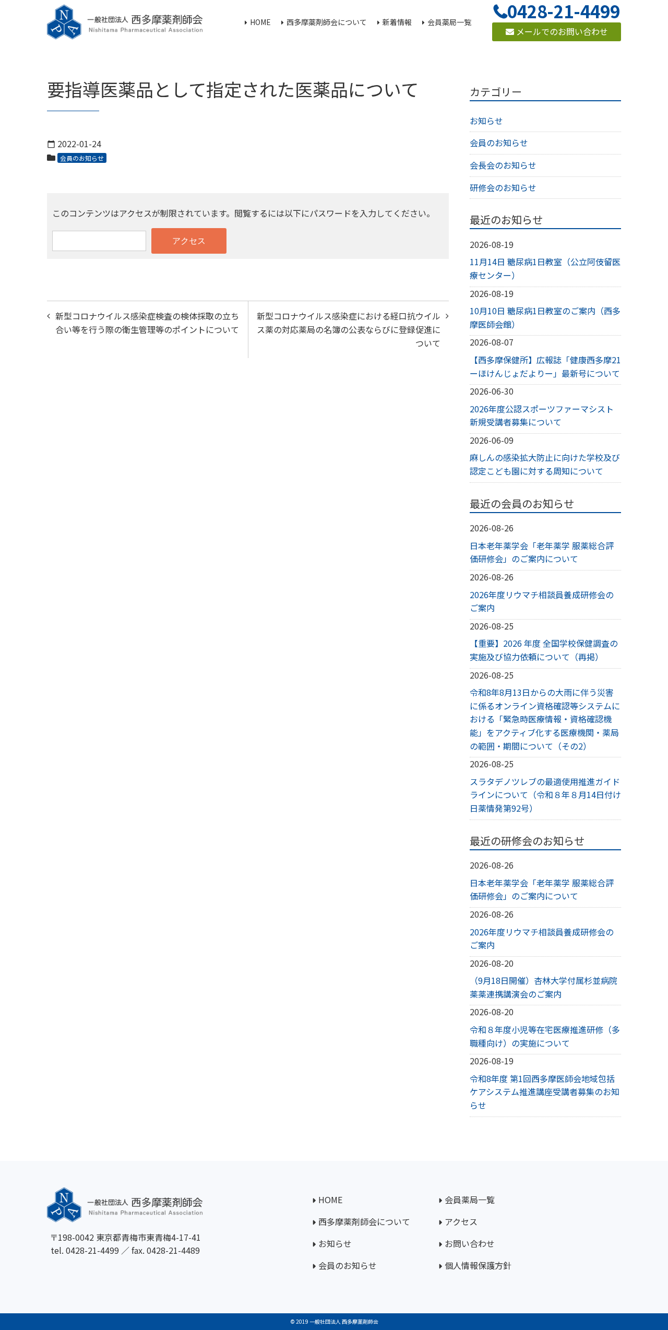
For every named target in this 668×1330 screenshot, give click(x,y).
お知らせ (486, 120)
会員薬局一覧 (470, 1199)
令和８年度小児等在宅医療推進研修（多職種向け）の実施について (545, 1036)
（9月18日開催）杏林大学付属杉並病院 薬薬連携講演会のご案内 (543, 987)
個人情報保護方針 (478, 1265)
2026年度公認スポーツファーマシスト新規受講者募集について (542, 415)
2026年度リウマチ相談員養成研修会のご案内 (542, 601)
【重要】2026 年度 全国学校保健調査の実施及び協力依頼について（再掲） (544, 650)
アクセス (461, 1221)
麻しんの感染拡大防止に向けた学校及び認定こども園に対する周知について (545, 464)
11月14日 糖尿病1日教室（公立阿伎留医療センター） (545, 268)
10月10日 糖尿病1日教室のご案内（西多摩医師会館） (545, 317)
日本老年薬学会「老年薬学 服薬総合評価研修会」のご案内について (542, 552)
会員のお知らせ (82, 157)
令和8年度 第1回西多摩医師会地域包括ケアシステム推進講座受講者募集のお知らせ (544, 1091)
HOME (330, 1199)
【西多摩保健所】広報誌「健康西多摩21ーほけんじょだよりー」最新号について (545, 366)
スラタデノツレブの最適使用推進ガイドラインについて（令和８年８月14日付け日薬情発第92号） (545, 794)
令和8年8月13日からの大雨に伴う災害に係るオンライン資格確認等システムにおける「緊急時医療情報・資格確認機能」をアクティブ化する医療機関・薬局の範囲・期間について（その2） (545, 719)
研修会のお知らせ (503, 187)
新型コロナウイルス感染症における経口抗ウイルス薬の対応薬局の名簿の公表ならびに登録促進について (348, 329)
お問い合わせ (470, 1243)
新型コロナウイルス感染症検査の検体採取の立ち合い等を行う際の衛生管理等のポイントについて (147, 323)
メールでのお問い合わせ (561, 31)
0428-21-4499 (92, 1250)
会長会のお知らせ (503, 165)
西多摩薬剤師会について (364, 1221)
